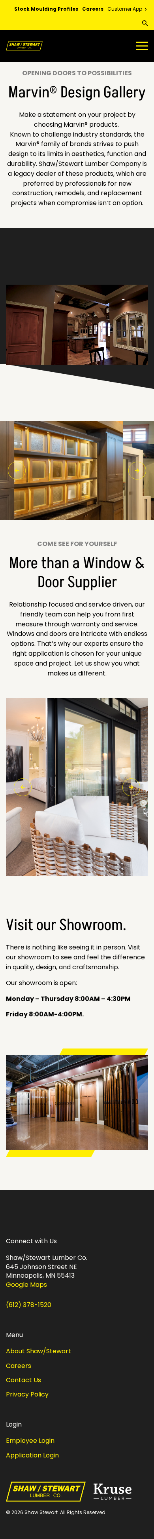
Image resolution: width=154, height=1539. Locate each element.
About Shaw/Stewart (38, 1351)
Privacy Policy (27, 1394)
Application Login (32, 1455)
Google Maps (26, 1284)
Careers (92, 9)
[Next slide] (137, 470)
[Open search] (145, 23)
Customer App (125, 9)
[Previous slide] (17, 470)
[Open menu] (140, 46)
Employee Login (30, 1440)
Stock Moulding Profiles (46, 9)
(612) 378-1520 (28, 1305)
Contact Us (23, 1380)
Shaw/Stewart (61, 163)
